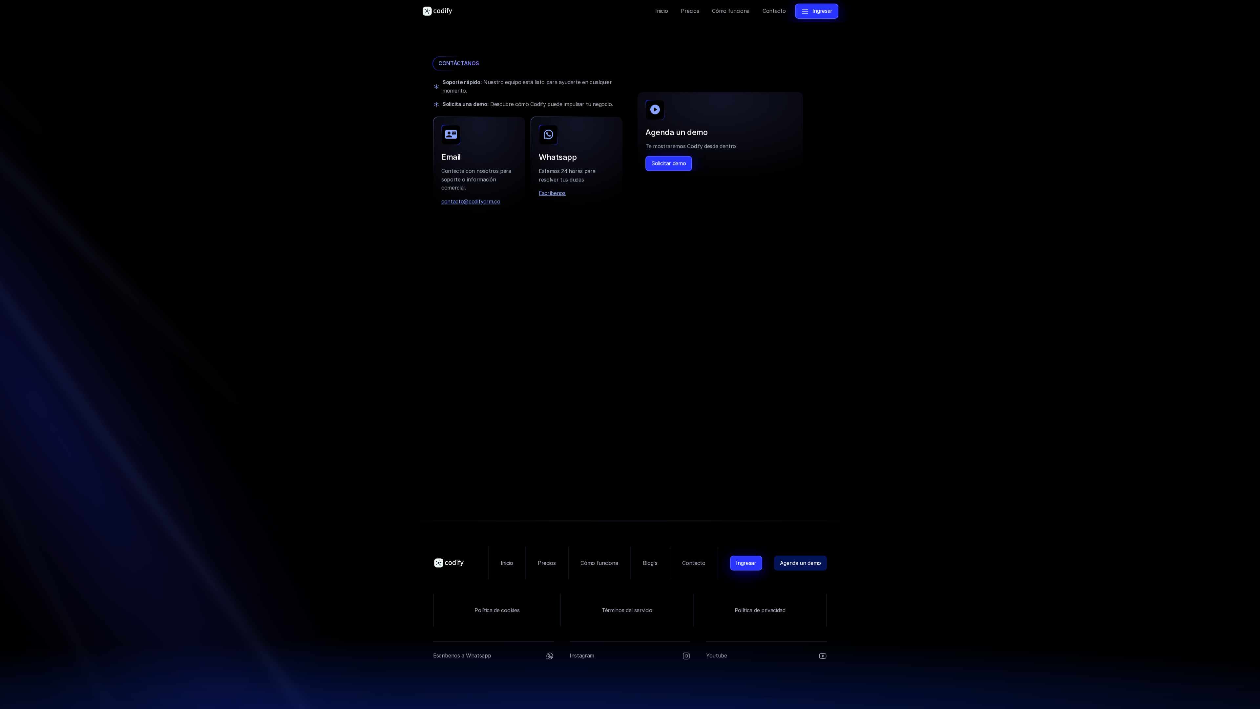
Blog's (650, 563)
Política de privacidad (760, 610)
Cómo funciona (599, 563)
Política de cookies (496, 610)
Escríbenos (552, 193)
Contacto (693, 563)
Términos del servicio (627, 610)
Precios (547, 563)
